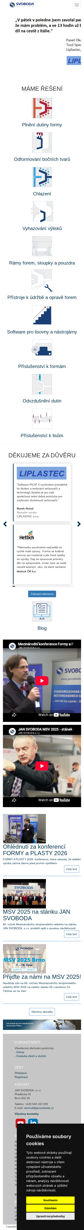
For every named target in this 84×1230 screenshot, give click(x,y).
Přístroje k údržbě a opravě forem (42, 297)
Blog (42, 628)
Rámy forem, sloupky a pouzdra (42, 263)
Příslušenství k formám (42, 366)
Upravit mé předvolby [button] (50, 1216)
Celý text (71, 869)
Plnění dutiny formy (42, 124)
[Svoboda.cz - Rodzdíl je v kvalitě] (22, 5)
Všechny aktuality (42, 1011)
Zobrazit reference (42, 594)
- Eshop (19, 1052)
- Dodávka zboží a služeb (30, 1056)
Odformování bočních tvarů (42, 159)
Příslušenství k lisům (42, 435)
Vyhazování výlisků (42, 228)
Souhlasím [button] (50, 1200)
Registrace (21, 1077)
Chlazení (42, 193)
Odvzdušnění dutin (42, 400)
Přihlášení (21, 1073)
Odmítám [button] (50, 1208)
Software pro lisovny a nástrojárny (42, 331)
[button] (6, 524)
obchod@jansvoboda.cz (39, 1107)
